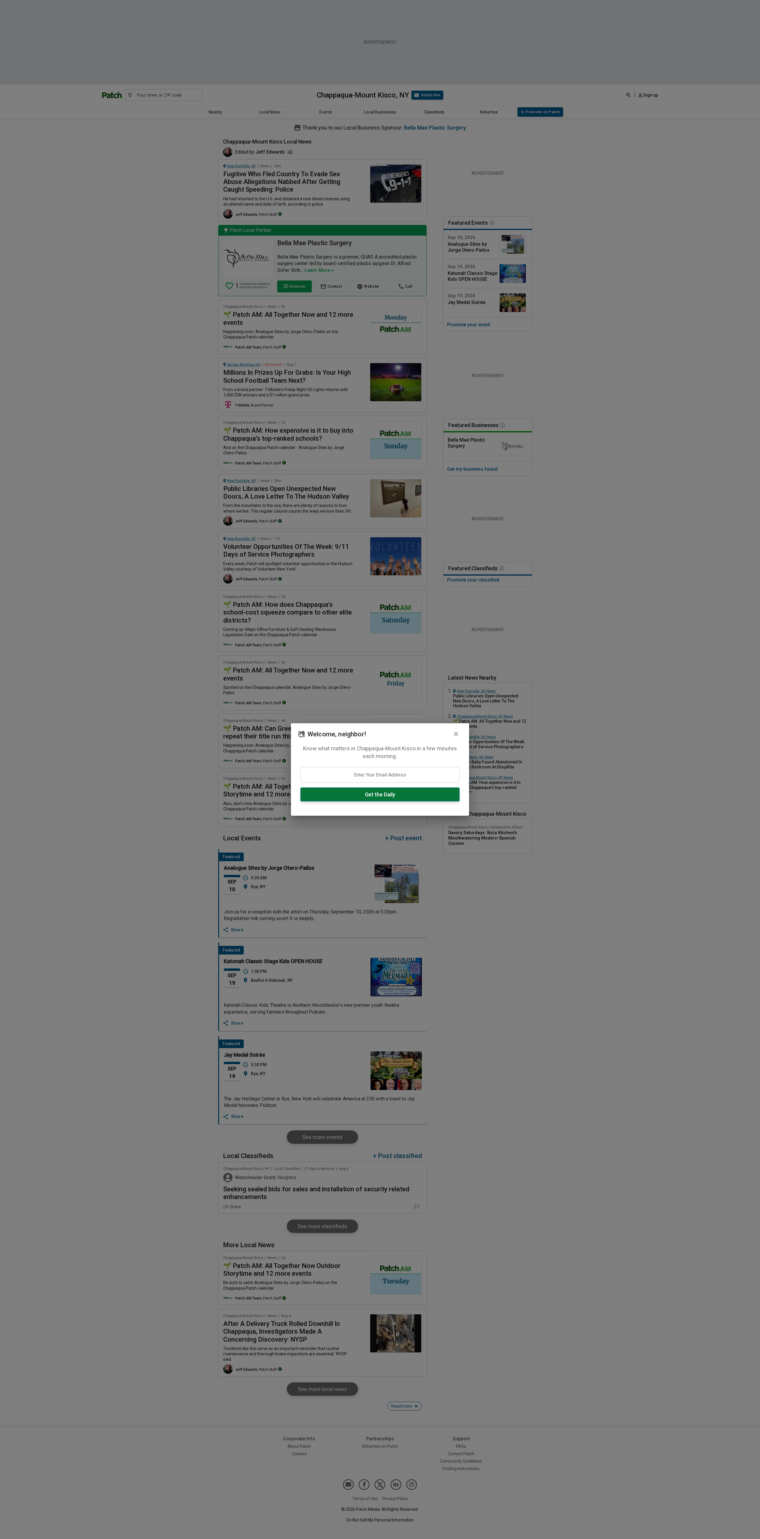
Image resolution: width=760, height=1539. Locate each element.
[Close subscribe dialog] (456, 734)
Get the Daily (380, 794)
